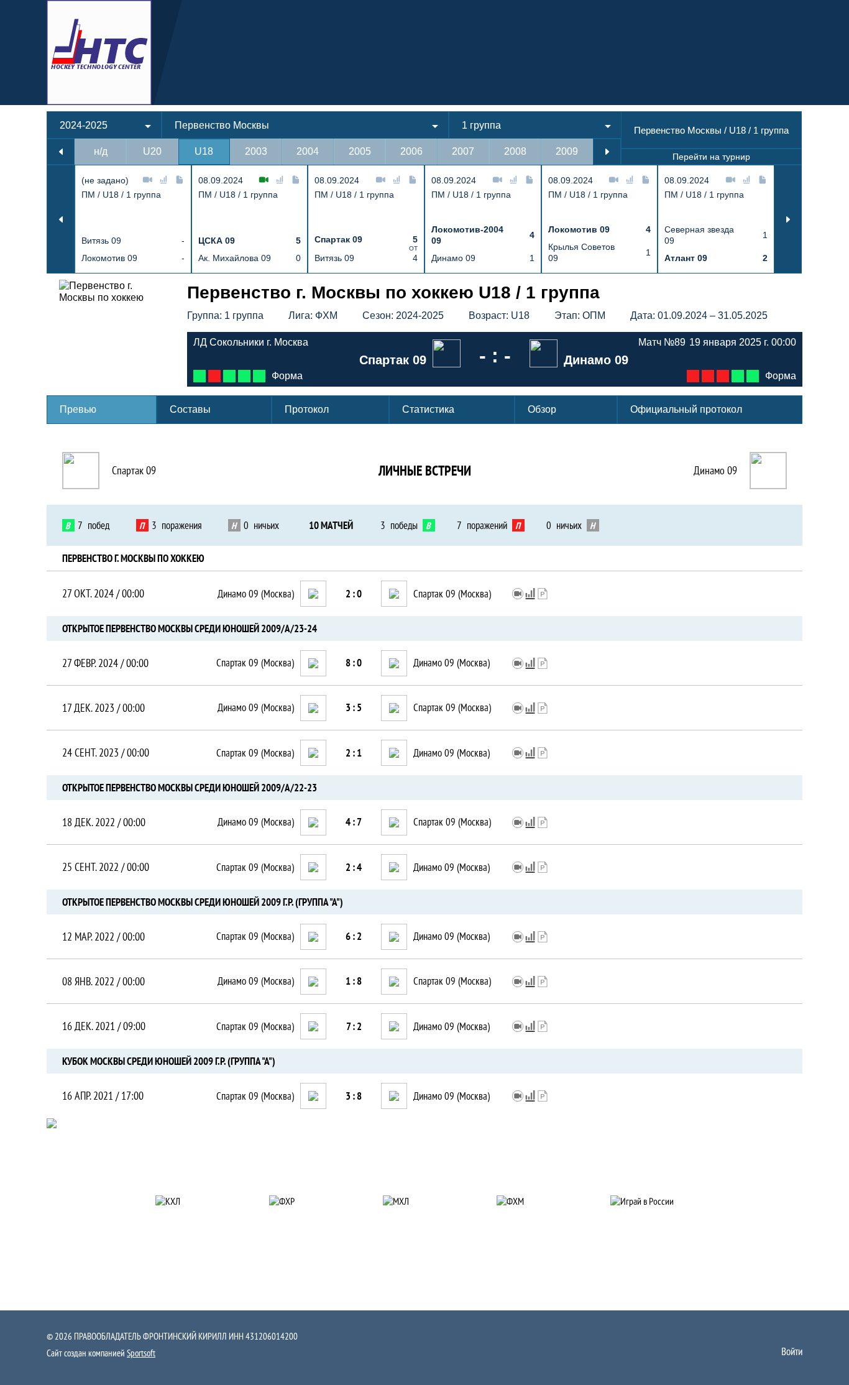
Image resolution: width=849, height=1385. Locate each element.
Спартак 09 (134, 470)
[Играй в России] (652, 1201)
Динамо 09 (715, 470)
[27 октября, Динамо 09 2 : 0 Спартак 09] (214, 376)
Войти (791, 1351)
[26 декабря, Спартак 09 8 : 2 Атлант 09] (259, 376)
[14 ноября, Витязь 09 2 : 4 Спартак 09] (229, 376)
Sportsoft (141, 1353)
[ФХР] (311, 1201)
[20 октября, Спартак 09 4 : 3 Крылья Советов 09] (199, 376)
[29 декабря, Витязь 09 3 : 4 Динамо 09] (752, 376)
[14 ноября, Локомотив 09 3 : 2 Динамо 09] (693, 376)
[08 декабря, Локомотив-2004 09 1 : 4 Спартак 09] (244, 376)
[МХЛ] (425, 1201)
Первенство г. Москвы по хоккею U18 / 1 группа (393, 292)
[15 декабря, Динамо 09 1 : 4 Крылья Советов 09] (723, 376)
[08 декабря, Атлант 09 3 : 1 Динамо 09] (708, 376)
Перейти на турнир (711, 157)
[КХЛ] (197, 1201)
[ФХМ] (539, 1201)
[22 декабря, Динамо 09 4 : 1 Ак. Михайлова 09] (738, 376)
